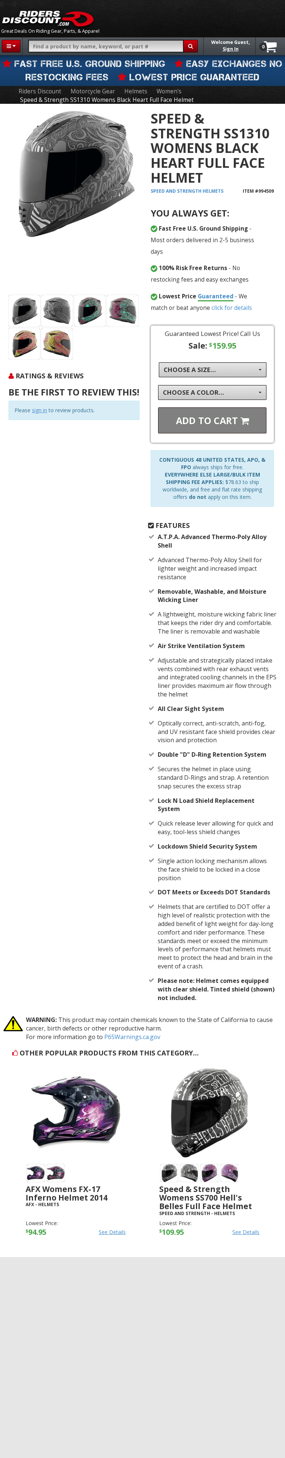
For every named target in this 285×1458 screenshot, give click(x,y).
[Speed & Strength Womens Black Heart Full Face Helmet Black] (24, 311)
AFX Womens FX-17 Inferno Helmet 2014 (67, 1193)
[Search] (190, 46)
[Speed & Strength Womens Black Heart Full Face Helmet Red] (24, 344)
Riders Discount (40, 91)
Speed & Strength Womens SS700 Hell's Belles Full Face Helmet (205, 1197)
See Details (112, 1232)
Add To (208, 420)
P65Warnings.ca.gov (132, 1037)
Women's (169, 91)
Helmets (135, 91)
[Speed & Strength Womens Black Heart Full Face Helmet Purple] (90, 311)
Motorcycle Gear (93, 91)
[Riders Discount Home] (48, 19)
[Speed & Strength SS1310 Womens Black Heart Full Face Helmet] (74, 201)
